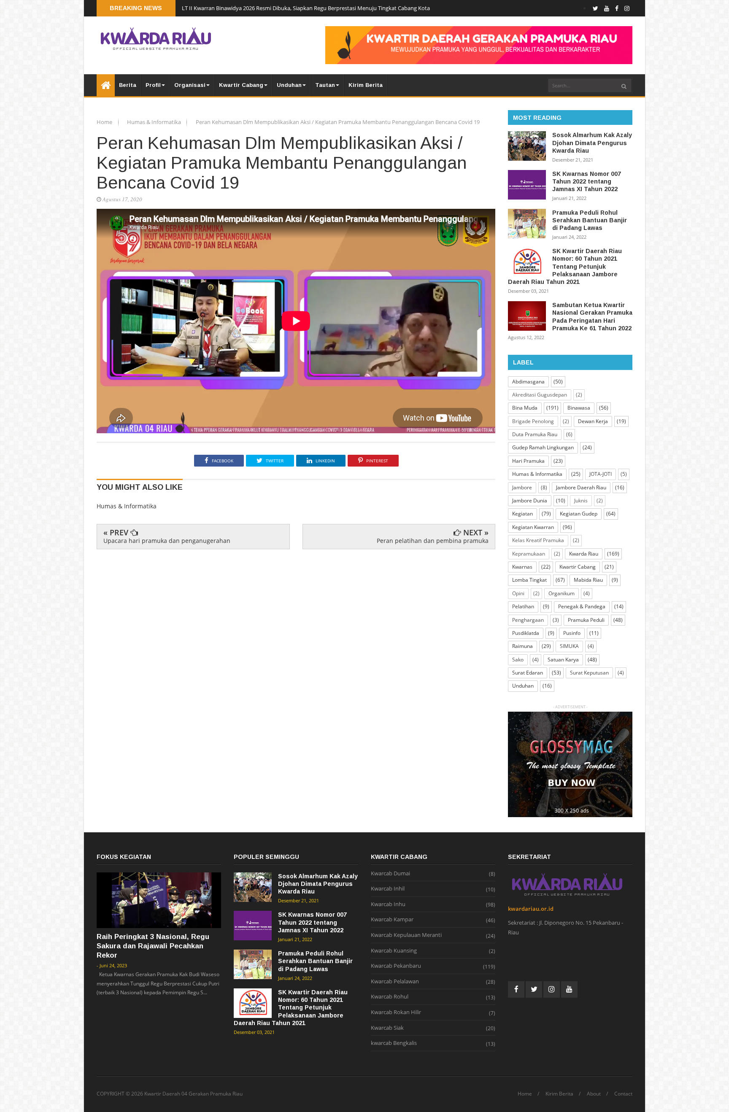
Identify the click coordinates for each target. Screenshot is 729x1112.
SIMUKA (569, 646)
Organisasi (189, 85)
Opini (518, 593)
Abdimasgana (528, 381)
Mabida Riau (588, 579)
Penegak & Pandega (581, 606)
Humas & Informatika (154, 122)
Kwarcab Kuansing (394, 950)
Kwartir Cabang (241, 85)
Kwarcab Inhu (388, 904)
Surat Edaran (527, 672)
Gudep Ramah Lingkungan (543, 447)
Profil (153, 85)
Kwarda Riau (583, 553)
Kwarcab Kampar (392, 919)
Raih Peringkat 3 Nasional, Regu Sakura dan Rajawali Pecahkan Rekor (153, 946)
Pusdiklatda (525, 633)
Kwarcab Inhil (388, 888)
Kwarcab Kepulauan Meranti (406, 935)
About (594, 1094)
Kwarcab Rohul (389, 996)
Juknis (581, 500)
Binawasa (578, 407)
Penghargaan (528, 619)
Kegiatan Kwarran (533, 527)
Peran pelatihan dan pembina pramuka (433, 541)
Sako (518, 659)
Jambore (522, 487)
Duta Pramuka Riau (534, 434)
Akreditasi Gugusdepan (539, 394)
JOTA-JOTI (600, 474)
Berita (127, 85)
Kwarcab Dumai (390, 873)
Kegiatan (522, 513)
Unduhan (289, 85)
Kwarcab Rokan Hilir (396, 1012)
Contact (623, 1094)
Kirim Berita (365, 85)
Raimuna (522, 646)
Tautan (325, 85)
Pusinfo (571, 633)
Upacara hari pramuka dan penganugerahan (166, 541)
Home (105, 122)
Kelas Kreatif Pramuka (538, 540)
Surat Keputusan (589, 672)
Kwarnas (522, 566)
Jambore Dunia (529, 500)
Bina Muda (524, 407)
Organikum (561, 593)
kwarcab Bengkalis (394, 1043)
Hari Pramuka (528, 460)
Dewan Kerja (593, 421)
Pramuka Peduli (586, 619)
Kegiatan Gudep (578, 513)
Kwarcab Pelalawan (395, 981)
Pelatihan (523, 606)
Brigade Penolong (533, 421)
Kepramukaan (528, 553)
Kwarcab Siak (387, 1028)
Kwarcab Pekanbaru (396, 966)
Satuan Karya (563, 659)
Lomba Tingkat (529, 579)
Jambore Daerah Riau (581, 487)
